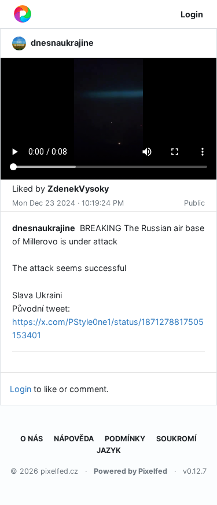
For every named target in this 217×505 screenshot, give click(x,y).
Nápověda (74, 438)
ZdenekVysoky (78, 188)
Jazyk (109, 450)
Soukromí (176, 438)
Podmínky (125, 438)
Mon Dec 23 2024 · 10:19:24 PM (68, 203)
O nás (31, 438)
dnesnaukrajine (43, 228)
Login (192, 14)
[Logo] (22, 13)
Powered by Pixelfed (130, 471)
